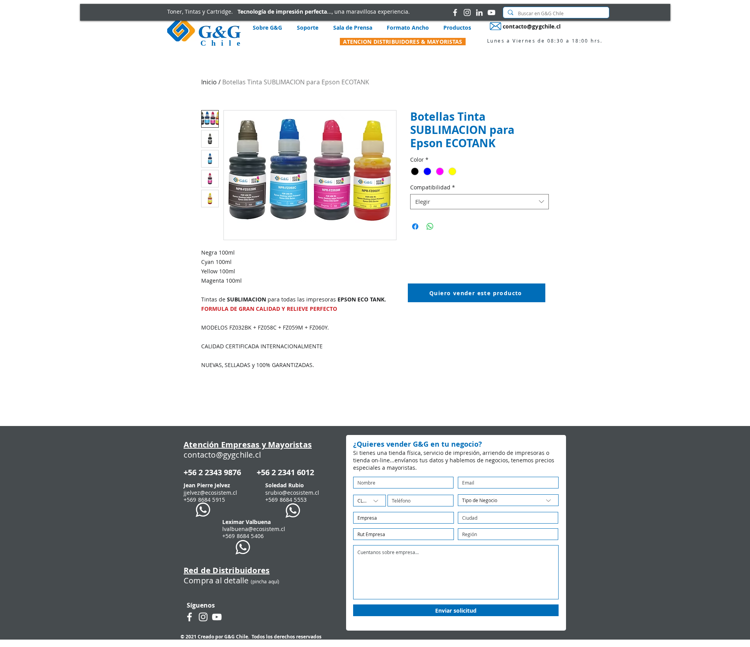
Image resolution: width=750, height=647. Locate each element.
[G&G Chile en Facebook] (455, 12)
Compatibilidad (432, 187)
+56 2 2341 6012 (285, 472)
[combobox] (479, 201)
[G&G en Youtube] (491, 12)
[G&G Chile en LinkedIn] (479, 12)
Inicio (209, 82)
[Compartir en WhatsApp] (430, 226)
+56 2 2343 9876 (212, 472)
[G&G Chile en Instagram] (467, 12)
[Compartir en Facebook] (415, 226)
